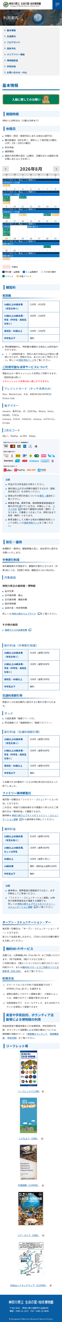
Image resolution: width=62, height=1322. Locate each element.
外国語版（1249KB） (28, 1185)
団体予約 (11, 48)
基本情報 (11, 30)
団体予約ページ (26, 360)
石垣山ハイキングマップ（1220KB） (28, 1285)
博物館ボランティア (37, 1033)
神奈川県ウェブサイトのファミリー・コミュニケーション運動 (31, 905)
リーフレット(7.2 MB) (28, 1091)
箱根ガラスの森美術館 (16, 629)
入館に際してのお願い (26, 99)
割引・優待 (45, 495)
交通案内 (11, 36)
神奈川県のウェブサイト (24, 613)
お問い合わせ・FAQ (17, 72)
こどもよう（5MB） (29, 1138)
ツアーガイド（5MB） (28, 1235)
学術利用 (11, 66)
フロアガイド (13, 42)
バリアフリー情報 (16, 54)
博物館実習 (12, 60)
